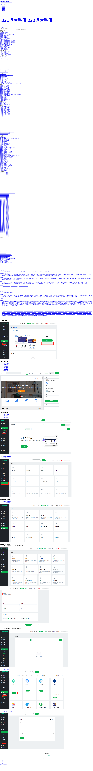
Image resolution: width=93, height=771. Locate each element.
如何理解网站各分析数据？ (5, 118)
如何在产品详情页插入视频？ (5, 47)
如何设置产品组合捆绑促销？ (5, 109)
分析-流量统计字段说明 (4, 32)
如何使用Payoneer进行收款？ (5, 166)
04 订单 (1, 277)
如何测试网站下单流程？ (4, 35)
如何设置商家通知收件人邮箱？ (5, 143)
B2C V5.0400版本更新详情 (4, 223)
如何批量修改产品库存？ (4, 86)
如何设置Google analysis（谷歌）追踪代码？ (7, 258)
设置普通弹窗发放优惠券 (50, 274)
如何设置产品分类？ (3, 98)
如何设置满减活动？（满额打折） (6, 111)
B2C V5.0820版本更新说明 (52, 309)
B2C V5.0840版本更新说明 (31, 309)
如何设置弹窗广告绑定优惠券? (5, 115)
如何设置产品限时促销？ (4, 112)
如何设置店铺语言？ (3, 150)
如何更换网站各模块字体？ (17, 296)
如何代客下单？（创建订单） (5, 78)
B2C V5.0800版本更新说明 (73, 309)
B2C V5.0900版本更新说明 (4, 178)
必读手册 (3, 9)
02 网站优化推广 (3, 270)
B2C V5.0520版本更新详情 (4, 212)
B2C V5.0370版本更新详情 (4, 226)
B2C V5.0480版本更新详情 (4, 216)
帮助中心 (3, 6)
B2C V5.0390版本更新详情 (4, 224)
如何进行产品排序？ (3, 100)
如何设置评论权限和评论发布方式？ (6, 156)
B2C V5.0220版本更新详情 (4, 235)
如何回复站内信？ (3, 102)
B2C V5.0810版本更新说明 (62, 309)
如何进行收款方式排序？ (4, 144)
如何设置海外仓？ (3, 167)
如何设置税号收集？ (3, 158)
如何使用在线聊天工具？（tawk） (6, 52)
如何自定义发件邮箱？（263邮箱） (6, 151)
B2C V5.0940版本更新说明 (4, 174)
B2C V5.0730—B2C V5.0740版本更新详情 (7, 193)
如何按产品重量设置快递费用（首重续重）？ (8, 41)
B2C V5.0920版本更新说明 (4, 176)
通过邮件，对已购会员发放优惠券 (68, 274)
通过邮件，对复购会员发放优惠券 (81, 274)
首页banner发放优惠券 (31, 274)
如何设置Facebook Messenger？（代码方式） (7, 34)
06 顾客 (1, 285)
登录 (4, 4)
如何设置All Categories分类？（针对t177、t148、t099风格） (13, 295)
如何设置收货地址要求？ (4, 139)
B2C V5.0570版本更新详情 (4, 207)
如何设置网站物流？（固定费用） (6, 262)
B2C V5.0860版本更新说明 (11, 309)
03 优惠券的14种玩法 (4, 273)
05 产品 (1, 281)
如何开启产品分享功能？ (29, 295)
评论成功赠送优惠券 (3, 56)
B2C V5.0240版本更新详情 (4, 233)
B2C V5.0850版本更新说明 (21, 309)
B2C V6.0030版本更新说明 (4, 238)
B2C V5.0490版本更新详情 (4, 215)
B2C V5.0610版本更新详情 (4, 203)
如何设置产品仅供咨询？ (4, 140)
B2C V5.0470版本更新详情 (4, 217)
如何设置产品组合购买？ (4, 110)
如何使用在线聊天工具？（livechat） (6, 51)
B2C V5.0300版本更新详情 (4, 232)
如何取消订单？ (3, 74)
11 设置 (1, 300)
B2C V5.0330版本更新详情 (4, 230)
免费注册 (1, 4)
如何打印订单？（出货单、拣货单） (6, 75)
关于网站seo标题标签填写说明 (5, 54)
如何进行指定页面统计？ (4, 53)
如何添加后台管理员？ (4, 146)
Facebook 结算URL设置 (4, 239)
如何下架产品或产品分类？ (5, 87)
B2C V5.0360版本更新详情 (4, 227)
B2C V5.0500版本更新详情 (4, 214)
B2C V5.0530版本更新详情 (4, 211)
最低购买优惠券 (58, 274)
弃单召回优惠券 (17, 275)
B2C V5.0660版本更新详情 (4, 198)
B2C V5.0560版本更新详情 (4, 208)
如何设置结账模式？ (3, 141)
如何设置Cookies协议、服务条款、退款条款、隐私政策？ (10, 155)
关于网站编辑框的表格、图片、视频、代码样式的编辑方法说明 (11, 94)
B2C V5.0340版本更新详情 (4, 229)
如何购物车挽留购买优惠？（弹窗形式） (28, 275)
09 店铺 (1, 294)
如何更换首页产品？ (3, 96)
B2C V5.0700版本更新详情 (4, 194)
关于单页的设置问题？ (4, 260)
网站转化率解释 (3, 137)
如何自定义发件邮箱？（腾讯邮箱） (6, 165)
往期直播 (3, 8)
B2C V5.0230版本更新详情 (4, 234)
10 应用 (1, 298)
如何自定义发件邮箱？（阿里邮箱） (6, 157)
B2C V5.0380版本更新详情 (4, 225)
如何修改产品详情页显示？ (82, 295)
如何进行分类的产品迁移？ (5, 85)
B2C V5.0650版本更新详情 (4, 199)
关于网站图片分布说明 (4, 49)
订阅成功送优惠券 (3, 70)
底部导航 (6, 370)
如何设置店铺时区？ (3, 142)
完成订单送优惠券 (3, 57)
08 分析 (1, 291)
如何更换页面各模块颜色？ (28, 296)
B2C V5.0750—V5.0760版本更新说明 (6, 192)
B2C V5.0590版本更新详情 (4, 205)
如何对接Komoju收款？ (4, 149)
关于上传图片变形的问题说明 (5, 99)
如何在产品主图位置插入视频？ (5, 90)
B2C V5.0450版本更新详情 (4, 219)
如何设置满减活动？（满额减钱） (6, 114)
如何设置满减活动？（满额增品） (6, 113)
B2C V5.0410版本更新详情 (4, 222)
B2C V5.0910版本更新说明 (4, 177)
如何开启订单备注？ (3, 145)
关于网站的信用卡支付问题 (5, 169)
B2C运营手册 (13, 20)
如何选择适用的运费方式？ (5, 45)
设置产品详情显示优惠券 (4, 107)
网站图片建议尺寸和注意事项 (5, 38)
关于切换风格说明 (3, 46)
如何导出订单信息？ (3, 76)
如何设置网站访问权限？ (4, 37)
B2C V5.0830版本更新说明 (42, 309)
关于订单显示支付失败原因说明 (5, 82)
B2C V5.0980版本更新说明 (4, 172)
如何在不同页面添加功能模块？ (5, 131)
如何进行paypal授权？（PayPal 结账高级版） (8, 147)
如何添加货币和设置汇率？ (5, 256)
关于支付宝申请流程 (3, 170)
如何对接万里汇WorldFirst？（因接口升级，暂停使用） (9, 138)
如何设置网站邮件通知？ (4, 160)
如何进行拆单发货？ (3, 79)
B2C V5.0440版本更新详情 (4, 220)
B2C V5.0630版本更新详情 (4, 201)
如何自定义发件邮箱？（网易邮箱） (6, 152)
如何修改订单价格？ (3, 80)
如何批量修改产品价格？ (4, 88)
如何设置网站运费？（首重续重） (6, 255)
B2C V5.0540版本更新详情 (4, 210)
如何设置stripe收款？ (3, 153)
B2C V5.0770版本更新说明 (4, 191)
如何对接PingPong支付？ (4, 161)
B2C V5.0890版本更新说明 (4, 179)
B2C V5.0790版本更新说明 (83, 309)
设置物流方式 (6, 457)
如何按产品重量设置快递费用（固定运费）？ (8, 42)
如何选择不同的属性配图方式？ (5, 91)
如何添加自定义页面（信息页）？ (59, 295)
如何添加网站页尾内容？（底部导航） (7, 132)
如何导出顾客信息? (3, 103)
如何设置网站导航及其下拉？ (5, 259)
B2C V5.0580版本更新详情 (4, 206)
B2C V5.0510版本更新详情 (4, 213)
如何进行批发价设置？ (4, 257)
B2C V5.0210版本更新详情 (4, 236)
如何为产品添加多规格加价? (5, 95)
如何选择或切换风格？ (4, 134)
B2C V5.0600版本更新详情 (4, 204)
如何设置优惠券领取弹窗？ (5, 106)
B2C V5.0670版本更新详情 (4, 197)
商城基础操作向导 (3, 36)
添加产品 (6, 415)
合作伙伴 (3, 10)
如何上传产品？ (3, 97)
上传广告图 (6, 363)
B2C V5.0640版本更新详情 (4, 200)
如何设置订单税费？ (3, 162)
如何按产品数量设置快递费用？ (5, 43)
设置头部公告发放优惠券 (40, 274)
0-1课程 (3, 7)
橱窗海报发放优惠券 (3, 58)
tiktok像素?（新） (3, 253)
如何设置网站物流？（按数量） (5, 254)
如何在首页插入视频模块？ (5, 133)
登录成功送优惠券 (3, 71)
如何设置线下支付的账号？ (5, 168)
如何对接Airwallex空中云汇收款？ (6, 148)
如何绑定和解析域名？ (4, 48)
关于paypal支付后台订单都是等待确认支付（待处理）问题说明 (11, 83)
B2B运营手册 (39, 20)
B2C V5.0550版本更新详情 (4, 209)
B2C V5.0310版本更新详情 (4, 231)
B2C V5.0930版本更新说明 (4, 175)
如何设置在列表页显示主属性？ (5, 89)
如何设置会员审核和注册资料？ (5, 154)
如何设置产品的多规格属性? (5, 93)
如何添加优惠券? (3, 116)
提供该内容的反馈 (47, 758)
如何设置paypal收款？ (4, 39)
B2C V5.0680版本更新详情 (4, 196)
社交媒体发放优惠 (10, 275)
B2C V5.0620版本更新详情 (4, 202)
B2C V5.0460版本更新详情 (4, 218)
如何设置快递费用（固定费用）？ (6, 44)
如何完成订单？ (3, 77)
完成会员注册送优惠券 (4, 72)
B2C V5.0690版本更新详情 (4, 195)
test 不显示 (2, 252)
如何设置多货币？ (3, 163)
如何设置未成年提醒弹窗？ (5, 108)
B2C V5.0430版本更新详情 (4, 221)
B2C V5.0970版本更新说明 (4, 173)
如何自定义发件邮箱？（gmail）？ (6, 164)
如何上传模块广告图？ (48, 295)
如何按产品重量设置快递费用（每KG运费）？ (8, 40)
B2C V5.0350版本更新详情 (4, 228)
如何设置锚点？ (3, 33)
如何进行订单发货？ (3, 81)
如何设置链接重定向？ (4, 159)
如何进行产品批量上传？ (4, 92)
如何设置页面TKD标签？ (39, 295)
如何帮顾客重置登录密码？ (5, 104)
